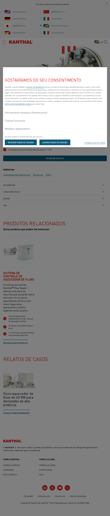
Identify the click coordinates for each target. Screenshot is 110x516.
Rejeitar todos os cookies (21, 142)
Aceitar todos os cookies (54, 142)
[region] (55, 107)
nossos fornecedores (35, 87)
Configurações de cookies (94, 142)
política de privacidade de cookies (18, 103)
